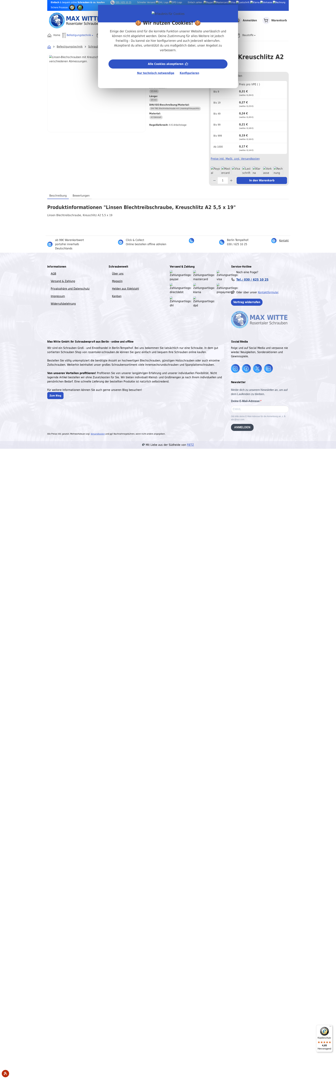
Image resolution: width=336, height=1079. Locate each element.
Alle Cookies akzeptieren (166, 64)
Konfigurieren (189, 73)
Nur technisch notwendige (155, 73)
